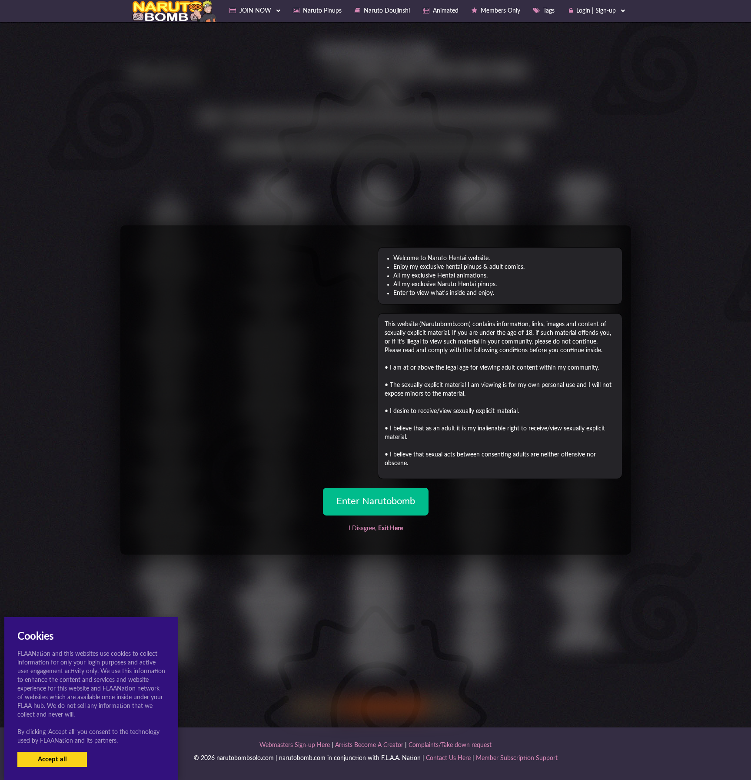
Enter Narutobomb (375, 501)
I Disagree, (376, 529)
